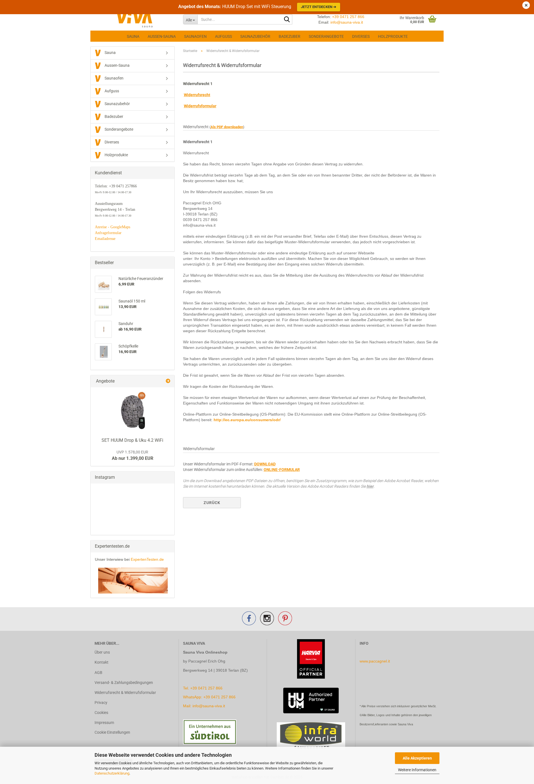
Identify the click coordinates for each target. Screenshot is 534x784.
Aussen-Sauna (162, 36)
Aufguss (223, 36)
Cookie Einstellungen (112, 732)
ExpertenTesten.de (147, 559)
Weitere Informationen (417, 770)
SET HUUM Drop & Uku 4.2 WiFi (132, 440)
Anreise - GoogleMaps (112, 227)
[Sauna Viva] (135, 19)
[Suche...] (287, 20)
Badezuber (289, 36)
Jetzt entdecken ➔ (318, 7)
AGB (98, 672)
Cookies (101, 712)
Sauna (133, 36)
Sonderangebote (326, 36)
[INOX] (132, 410)
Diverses (361, 36)
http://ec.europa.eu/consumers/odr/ (247, 420)
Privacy (101, 702)
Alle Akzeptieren (417, 758)
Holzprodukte (393, 36)
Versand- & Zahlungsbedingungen (124, 682)
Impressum (104, 722)
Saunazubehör (255, 36)
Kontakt (101, 662)
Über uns (102, 652)
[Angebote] (168, 381)
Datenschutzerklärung (112, 773)
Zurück (212, 502)
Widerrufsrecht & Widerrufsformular (125, 692)
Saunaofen (195, 36)
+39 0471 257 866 (348, 16)
